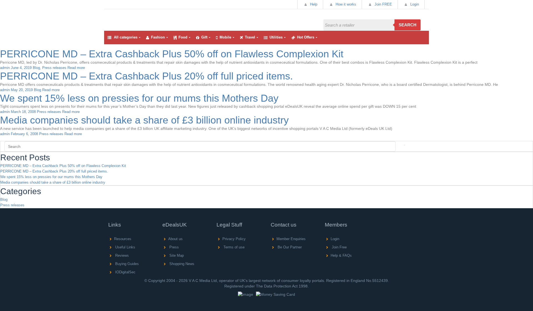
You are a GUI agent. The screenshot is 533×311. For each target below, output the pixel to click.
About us (175, 239)
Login (414, 4)
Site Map (176, 255)
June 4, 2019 (21, 68)
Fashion (158, 37)
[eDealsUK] (109, 14)
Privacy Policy (234, 239)
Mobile (225, 37)
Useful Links (124, 247)
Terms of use (233, 247)
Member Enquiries (291, 239)
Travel (250, 37)
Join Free (339, 247)
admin (5, 68)
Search (407, 24)
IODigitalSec (124, 272)
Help (313, 4)
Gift (204, 37)
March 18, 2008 (23, 112)
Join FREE (382, 4)
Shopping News (181, 264)
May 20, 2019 (22, 90)
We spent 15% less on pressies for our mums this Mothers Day (139, 98)
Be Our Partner (289, 247)
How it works (345, 4)
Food (182, 37)
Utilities (276, 37)
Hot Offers (305, 37)
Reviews (121, 255)
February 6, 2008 (24, 134)
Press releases (54, 68)
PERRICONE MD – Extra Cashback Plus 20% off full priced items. (146, 76)
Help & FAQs (341, 255)
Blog (36, 68)
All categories (125, 37)
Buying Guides (126, 264)
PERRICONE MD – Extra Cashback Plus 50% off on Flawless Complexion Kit (171, 54)
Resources (122, 239)
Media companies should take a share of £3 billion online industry (144, 120)
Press (173, 247)
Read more (76, 68)
